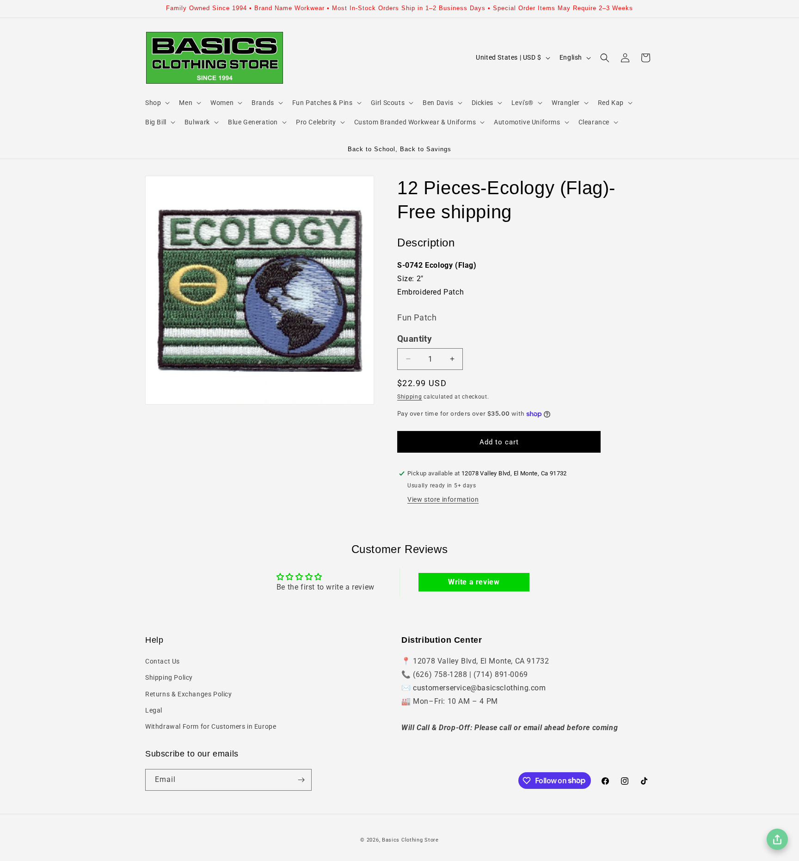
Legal (153, 710)
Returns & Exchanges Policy (188, 694)
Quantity (414, 339)
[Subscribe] (301, 780)
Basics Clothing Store (410, 840)
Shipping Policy (169, 677)
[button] (156, 102)
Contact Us (162, 661)
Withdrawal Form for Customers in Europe (210, 726)
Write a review (473, 582)
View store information (443, 499)
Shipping (409, 397)
